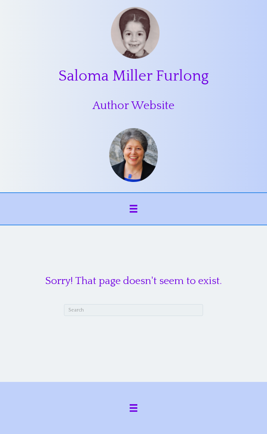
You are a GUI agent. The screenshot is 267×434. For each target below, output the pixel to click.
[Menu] (133, 208)
